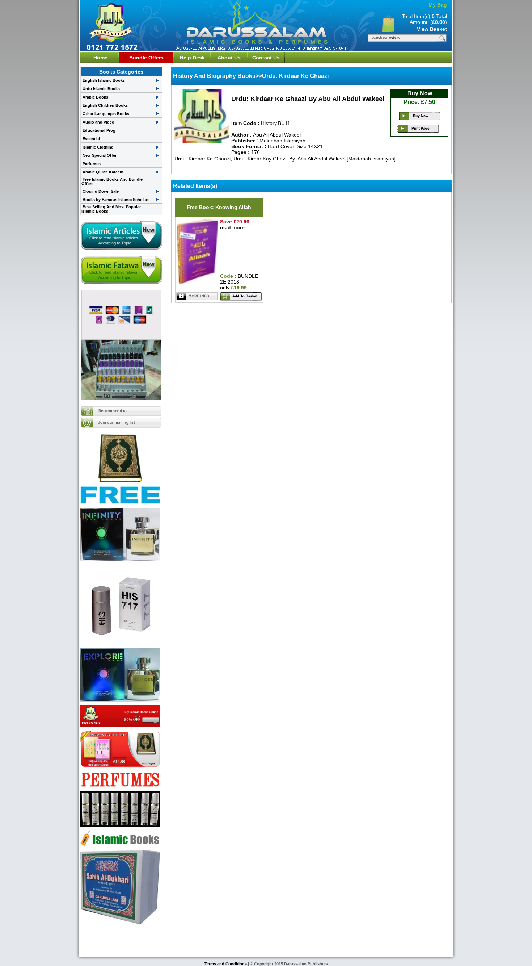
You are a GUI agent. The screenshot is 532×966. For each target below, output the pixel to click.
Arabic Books (95, 97)
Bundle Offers (146, 57)
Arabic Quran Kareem (103, 172)
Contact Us (266, 57)
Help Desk (192, 57)
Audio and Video (98, 122)
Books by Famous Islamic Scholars (116, 199)
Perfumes (92, 164)
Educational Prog (99, 130)
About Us (229, 57)
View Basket (432, 29)
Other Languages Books (106, 114)
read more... (234, 227)
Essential (91, 139)
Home (100, 57)
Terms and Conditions (226, 964)
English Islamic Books (104, 80)
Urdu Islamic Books (101, 89)
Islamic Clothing (98, 147)
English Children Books (105, 105)
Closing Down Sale (101, 191)
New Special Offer (100, 155)
